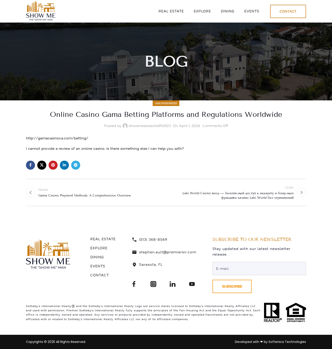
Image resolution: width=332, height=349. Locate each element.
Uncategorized (166, 103)
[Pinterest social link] (53, 165)
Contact (288, 11)
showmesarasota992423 (150, 125)
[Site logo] (41, 10)
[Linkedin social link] (64, 165)
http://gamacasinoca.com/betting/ (57, 138)
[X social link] (41, 165)
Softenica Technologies (287, 342)
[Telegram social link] (75, 165)
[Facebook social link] (30, 165)
